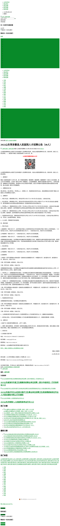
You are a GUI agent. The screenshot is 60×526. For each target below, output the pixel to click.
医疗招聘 (6, 7)
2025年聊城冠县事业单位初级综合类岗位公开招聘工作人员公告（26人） (23, 437)
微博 (2, 36)
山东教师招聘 (24, 459)
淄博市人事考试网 (32, 464)
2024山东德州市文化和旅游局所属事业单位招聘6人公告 (18, 423)
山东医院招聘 (6, 367)
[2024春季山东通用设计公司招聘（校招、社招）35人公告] (31, 409)
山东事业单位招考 (47, 459)
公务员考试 (6, 2)
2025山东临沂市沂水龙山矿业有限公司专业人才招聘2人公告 (19, 444)
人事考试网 (11, 148)
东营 (5, 50)
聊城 (5, 62)
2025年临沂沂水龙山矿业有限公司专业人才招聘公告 (17, 441)
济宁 (5, 57)
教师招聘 (6, 9)
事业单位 (6, 4)
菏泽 (5, 65)
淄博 (5, 48)
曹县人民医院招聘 (15, 367)
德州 (5, 44)
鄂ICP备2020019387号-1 (7, 504)
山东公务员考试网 (28, 460)
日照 (5, 60)
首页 (5, 39)
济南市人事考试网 (41, 464)
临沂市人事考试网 (48, 460)
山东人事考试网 (17, 459)
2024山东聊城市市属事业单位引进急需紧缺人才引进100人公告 (20, 416)
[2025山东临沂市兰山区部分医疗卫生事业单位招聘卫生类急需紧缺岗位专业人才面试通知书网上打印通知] (30, 388)
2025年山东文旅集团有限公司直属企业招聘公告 (16, 439)
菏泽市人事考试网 (51, 462)
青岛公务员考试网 (38, 460)
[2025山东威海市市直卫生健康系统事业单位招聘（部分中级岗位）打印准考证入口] (30, 379)
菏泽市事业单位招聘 (52, 464)
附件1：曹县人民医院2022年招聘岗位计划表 (12, 348)
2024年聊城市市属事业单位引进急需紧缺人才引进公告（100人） (20, 414)
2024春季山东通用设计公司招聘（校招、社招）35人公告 (18, 411)
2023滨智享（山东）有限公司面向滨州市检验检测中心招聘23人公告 (21, 413)
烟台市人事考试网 (27, 462)
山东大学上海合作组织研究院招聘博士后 (14, 420)
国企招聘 (6, 5)
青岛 (5, 43)
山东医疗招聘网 (12, 140)
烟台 (5, 51)
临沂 (5, 46)
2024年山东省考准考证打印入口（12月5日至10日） (18, 427)
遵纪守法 (21, 460)
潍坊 (5, 55)
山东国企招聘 (32, 459)
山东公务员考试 (15, 460)
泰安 (5, 58)
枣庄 (5, 118)
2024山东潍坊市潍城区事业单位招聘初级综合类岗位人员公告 (20, 421)
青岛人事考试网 (8, 462)
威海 (5, 53)
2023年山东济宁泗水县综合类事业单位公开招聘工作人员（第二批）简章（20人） (25, 418)
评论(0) (42, 148)
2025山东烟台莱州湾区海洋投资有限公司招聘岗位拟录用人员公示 (20, 436)
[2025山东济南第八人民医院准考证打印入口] (30, 398)
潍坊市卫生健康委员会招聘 (20, 464)
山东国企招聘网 (6, 460)
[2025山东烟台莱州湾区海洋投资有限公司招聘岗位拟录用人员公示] (31, 434)
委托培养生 (35, 462)
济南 (5, 41)
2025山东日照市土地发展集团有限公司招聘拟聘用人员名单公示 (21, 451)
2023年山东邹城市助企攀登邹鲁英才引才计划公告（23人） (19, 425)
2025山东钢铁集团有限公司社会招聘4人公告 (15, 450)
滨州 (5, 64)
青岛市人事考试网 (8, 464)
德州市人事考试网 (17, 462)
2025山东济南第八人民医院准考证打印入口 (17, 402)
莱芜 (5, 67)
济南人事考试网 (42, 462)
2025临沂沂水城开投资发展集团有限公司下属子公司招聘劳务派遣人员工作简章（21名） (27, 446)
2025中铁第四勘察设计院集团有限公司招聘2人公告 (17, 448)
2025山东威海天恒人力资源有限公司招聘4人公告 (16, 443)
